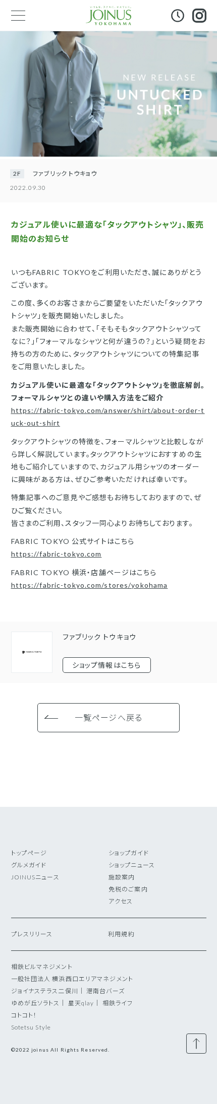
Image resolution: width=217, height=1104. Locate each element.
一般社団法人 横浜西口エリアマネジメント (72, 979)
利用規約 (121, 934)
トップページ (29, 853)
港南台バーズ (105, 991)
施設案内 (121, 877)
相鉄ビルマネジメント (42, 967)
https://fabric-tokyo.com (56, 553)
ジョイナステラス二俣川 (44, 991)
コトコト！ (24, 1015)
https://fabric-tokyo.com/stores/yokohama (89, 585)
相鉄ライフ (117, 1003)
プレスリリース (32, 934)
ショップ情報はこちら (106, 665)
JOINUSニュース (35, 877)
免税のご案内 (128, 889)
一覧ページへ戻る (108, 717)
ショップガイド (128, 853)
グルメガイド (29, 865)
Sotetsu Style (31, 1027)
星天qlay (81, 1003)
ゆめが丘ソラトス (35, 1003)
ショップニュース (131, 865)
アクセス (120, 901)
